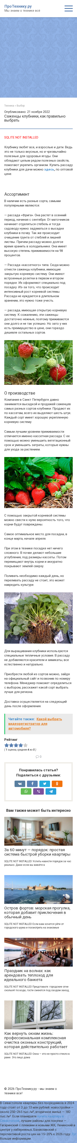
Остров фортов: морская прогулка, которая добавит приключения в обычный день (37, 912)
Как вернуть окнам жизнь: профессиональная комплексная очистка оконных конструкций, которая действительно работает (35, 1040)
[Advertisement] (38, 57)
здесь (49, 169)
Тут (74, 1134)
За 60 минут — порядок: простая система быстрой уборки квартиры (37, 852)
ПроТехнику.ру (18, 6)
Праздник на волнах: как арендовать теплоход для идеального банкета (28, 975)
